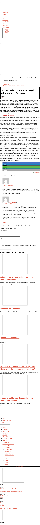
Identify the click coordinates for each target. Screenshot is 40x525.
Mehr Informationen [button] (6, 82)
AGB (3, 422)
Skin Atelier (2, 485)
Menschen (5, 25)
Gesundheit (7, 30)
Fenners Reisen (3, 502)
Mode (6, 456)
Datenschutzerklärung (6, 420)
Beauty (6, 28)
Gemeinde (5, 12)
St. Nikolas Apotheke (10, 491)
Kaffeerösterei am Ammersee (6, 488)
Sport (3, 18)
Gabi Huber (2, 500)
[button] (4, 162)
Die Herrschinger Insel (4, 495)
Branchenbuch (6, 27)
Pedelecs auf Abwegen (10, 308)
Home (4, 10)
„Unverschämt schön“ (9, 338)
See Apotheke (3, 491)
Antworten (4, 195)
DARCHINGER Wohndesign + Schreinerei (8, 508)
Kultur (3, 23)
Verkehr (4, 14)
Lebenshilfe (9, 455)
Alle (5, 37)
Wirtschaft (5, 20)
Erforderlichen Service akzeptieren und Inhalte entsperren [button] (13, 85)
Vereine (4, 16)
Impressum (4, 418)
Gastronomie (5, 21)
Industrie (7, 31)
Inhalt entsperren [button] (5, 84)
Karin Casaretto (12, 202)
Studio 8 (21, 491)
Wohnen (6, 36)
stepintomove (17, 491)
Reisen (7, 458)
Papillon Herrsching (16, 488)
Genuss (6, 29)
